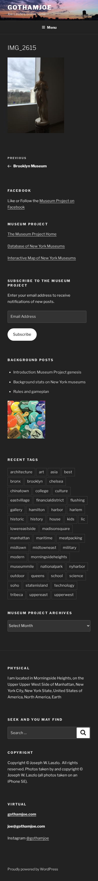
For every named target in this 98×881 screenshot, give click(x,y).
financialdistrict (50, 500)
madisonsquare (56, 528)
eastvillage (20, 500)
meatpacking (70, 538)
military (69, 547)
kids (70, 519)
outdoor (17, 576)
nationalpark (51, 566)
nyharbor (77, 566)
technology (64, 585)
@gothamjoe (37, 838)
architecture (21, 472)
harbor (57, 510)
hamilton (37, 510)
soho (14, 585)
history (36, 519)
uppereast (38, 594)
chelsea (56, 481)
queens (37, 576)
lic (83, 519)
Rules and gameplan (31, 391)
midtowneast (44, 547)
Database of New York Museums (36, 246)
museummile (22, 566)
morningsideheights (49, 557)
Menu (52, 27)
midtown (18, 547)
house (55, 519)
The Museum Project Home (32, 234)
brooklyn (35, 481)
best (68, 472)
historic (17, 519)
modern (17, 557)
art (41, 472)
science (76, 576)
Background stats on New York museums (49, 382)
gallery (16, 510)
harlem (76, 510)
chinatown (19, 491)
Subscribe (22, 334)
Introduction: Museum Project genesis (47, 372)
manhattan (20, 538)
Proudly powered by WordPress (33, 869)
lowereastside (23, 528)
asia (54, 472)
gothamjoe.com (22, 814)
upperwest (64, 594)
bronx (15, 481)
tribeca (16, 594)
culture (61, 491)
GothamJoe (30, 7)
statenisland (37, 585)
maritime (44, 538)
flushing (77, 500)
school (57, 576)
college (41, 491)
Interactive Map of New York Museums (42, 258)
